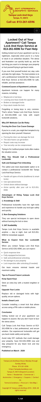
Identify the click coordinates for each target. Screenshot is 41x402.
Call (21, 399)
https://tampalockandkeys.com (20, 369)
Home (9, 375)
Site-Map (33, 383)
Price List (24, 383)
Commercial (28, 375)
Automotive (7, 377)
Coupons (27, 377)
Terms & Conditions (11, 383)
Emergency (18, 377)
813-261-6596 (26, 22)
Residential (18, 375)
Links (20, 385)
